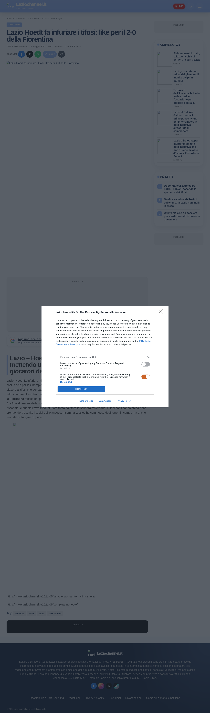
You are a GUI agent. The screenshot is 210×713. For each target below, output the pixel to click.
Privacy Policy (123, 401)
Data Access (105, 401)
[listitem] (105, 357)
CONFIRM (81, 389)
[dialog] (105, 356)
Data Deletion (86, 401)
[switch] (145, 364)
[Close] (162, 312)
